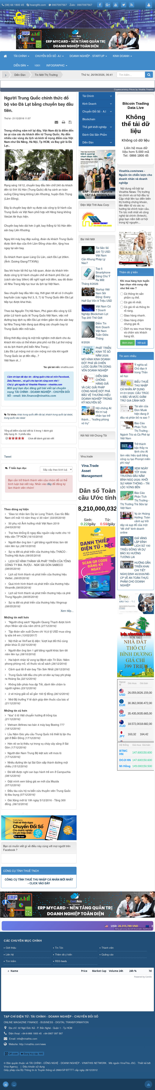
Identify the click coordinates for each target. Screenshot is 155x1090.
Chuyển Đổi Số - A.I (94, 111)
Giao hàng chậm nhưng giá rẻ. (134, 322)
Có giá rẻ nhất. (133, 302)
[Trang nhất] (6, 56)
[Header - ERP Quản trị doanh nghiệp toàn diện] (77, 38)
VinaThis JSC (127, 1063)
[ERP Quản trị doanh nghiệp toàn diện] (77, 904)
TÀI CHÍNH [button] (20, 56)
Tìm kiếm (11, 961)
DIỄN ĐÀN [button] (20, 65)
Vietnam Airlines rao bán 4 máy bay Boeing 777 (36, 725)
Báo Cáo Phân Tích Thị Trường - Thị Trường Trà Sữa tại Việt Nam (134, 500)
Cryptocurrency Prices (124, 89)
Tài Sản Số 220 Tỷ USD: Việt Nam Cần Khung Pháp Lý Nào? (96, 255)
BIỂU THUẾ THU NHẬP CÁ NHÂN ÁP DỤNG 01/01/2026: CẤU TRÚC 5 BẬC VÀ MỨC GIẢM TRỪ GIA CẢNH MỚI (134, 391)
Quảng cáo (107, 954)
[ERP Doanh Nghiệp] (96, 174)
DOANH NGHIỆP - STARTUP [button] (87, 56)
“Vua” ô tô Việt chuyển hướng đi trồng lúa (32, 715)
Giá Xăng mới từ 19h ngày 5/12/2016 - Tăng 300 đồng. (35, 802)
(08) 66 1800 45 (14, 5)
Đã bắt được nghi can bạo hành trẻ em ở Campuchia (39, 772)
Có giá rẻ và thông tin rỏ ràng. (137, 309)
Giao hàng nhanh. (135, 315)
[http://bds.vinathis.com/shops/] (135, 646)
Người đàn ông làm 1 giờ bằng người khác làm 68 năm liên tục (36, 544)
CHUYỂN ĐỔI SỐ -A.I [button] (48, 56)
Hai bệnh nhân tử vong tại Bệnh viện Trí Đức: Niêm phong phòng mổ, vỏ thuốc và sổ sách (37, 661)
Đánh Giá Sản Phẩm (94, 134)
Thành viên (108, 947)
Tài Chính (88, 96)
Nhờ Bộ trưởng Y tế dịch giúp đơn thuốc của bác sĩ (39, 699)
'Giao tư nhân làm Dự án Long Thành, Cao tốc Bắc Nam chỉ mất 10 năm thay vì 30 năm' (37, 516)
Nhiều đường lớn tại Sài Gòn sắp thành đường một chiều (36, 764)
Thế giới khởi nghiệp (94, 127)
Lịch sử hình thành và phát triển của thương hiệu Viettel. (36, 576)
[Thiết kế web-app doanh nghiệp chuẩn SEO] (39, 826)
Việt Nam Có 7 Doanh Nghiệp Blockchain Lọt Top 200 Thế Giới (96, 311)
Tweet (7, 456)
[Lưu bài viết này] (71, 122)
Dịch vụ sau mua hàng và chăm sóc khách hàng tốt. (137, 332)
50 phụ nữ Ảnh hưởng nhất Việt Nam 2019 (34, 523)
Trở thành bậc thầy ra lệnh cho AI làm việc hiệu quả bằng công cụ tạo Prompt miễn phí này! (135, 453)
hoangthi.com (38, 5)
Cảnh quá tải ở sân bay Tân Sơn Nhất (31, 669)
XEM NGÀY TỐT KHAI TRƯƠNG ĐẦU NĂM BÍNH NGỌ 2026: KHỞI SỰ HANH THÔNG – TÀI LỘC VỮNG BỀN (135, 477)
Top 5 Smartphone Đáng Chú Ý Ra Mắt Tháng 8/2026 (95, 276)
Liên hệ (10, 954)
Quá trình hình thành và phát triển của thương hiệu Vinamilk (37, 585)
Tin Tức (59, 947)
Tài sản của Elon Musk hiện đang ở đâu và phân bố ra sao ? (135, 411)
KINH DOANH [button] (121, 56)
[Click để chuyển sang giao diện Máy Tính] (14, 1084)
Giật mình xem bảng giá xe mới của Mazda (33, 781)
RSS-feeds (61, 961)
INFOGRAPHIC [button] (55, 65)
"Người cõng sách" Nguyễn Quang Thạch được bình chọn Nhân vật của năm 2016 (38, 624)
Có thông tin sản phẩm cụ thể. (134, 295)
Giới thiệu (11, 947)
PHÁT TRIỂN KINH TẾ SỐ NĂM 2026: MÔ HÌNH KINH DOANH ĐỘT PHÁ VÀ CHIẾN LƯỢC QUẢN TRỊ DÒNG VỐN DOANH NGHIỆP (96, 359)
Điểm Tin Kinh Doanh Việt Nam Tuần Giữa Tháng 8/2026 (95, 332)
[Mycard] (96, 562)
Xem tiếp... (67, 611)
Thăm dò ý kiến (63, 954)
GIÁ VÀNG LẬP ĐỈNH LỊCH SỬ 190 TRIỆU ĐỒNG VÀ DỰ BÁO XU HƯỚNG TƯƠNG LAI (135, 547)
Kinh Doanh (89, 103)
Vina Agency (11, 1066)
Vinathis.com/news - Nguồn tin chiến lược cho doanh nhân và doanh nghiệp (135, 177)
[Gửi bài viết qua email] (57, 122)
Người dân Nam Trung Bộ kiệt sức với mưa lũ (34, 753)
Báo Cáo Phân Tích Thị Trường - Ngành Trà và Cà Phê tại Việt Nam (135, 430)
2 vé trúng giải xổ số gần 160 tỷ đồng (31, 694)
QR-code (13, 1053)
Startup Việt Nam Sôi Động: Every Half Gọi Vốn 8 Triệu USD (96, 295)
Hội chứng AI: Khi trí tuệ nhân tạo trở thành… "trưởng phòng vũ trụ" (96, 415)
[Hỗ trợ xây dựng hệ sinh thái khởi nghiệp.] (135, 247)
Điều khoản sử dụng (34, 1066)
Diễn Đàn (88, 142)
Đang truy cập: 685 (33, 1053)
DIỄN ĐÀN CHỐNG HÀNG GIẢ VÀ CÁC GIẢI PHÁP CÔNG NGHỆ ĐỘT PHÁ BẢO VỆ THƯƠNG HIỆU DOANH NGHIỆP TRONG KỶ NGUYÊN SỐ (96, 389)
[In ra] (64, 122)
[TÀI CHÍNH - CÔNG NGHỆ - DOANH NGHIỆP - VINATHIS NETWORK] (18, 19)
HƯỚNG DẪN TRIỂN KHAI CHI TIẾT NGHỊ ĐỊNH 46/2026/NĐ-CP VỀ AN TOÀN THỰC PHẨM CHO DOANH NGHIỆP (135, 574)
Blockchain (88, 119)
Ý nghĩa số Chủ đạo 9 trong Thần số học (134, 370)
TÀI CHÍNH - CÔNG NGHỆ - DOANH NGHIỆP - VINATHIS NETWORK (67, 1063)
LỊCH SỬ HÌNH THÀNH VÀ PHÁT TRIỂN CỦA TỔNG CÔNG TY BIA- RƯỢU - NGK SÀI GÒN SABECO (38, 563)
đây (49, 484)
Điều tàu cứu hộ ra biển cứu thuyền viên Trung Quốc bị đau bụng (38, 792)
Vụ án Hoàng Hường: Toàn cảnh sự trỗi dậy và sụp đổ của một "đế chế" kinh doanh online (135, 523)
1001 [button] (37, 65)
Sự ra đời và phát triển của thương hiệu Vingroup (38, 602)
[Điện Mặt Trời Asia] (97, 219)
